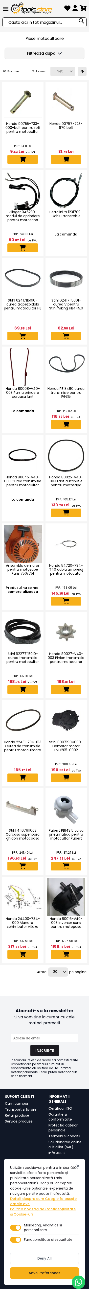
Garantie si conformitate (60, 1117)
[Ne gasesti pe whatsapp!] (78, 1282)
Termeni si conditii (64, 1136)
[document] (44, 1222)
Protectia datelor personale (63, 1128)
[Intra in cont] (75, 9)
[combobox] (44, 22)
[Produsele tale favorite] (67, 9)
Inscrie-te (44, 1050)
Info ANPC (56, 1152)
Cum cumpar (16, 1103)
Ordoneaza (39, 71)
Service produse (19, 1121)
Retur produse (17, 1115)
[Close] (78, 1166)
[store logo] (36, 8)
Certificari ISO (60, 1108)
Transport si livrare (21, 1109)
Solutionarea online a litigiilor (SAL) (65, 1144)
